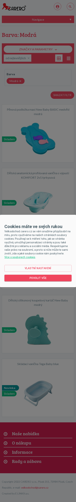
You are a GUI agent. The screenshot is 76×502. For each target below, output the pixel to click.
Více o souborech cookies (19, 257)
